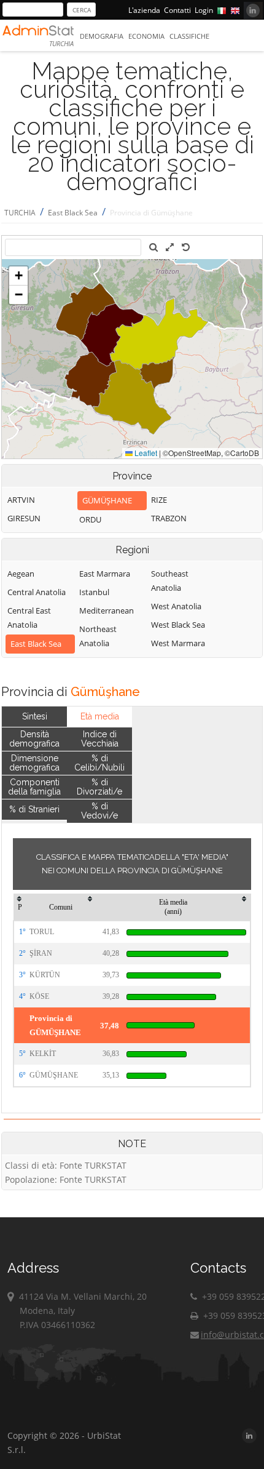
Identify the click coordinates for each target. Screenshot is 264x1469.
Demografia (101, 36)
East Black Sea (73, 212)
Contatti (177, 10)
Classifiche (189, 36)
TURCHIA (20, 212)
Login (204, 10)
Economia (146, 36)
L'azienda (144, 10)
